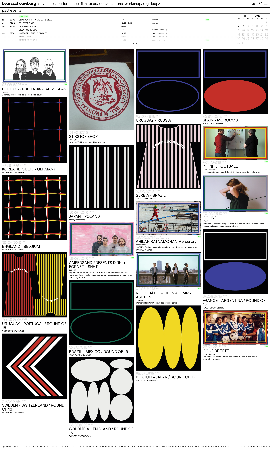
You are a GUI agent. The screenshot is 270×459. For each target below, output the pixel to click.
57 (186, 447)
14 (50, 447)
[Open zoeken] (261, 4)
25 (83, 447)
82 (267, 447)
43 (141, 447)
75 (244, 447)
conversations (111, 3)
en (257, 4)
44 (144, 447)
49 (160, 447)
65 (212, 447)
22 (74, 447)
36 (118, 447)
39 (128, 447)
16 (56, 447)
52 (169, 447)
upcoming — (7, 447)
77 (251, 447)
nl (253, 4)
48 (157, 447)
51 (166, 447)
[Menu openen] (266, 3)
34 (112, 447)
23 (77, 447)
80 (260, 447)
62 (202, 447)
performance (68, 3)
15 (52, 447)
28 (93, 447)
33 (109, 447)
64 (209, 447)
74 (241, 447)
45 (147, 447)
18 (62, 447)
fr (255, 4)
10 (38, 447)
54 (176, 447)
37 (122, 447)
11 (41, 447)
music (50, 3)
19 (65, 447)
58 (189, 447)
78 (254, 447)
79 (257, 447)
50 (163, 447)
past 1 (17, 447)
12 (44, 447)
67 (219, 447)
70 (229, 447)
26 (86, 447)
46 (150, 447)
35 (115, 447)
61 (199, 447)
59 (193, 447)
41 (135, 447)
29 (96, 447)
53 (173, 447)
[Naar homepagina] (19, 4)
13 (47, 447)
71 (232, 447)
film (84, 3)
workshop (133, 3)
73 (238, 447)
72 (235, 447)
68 (222, 447)
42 (137, 447)
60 (196, 447)
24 (80, 447)
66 (216, 447)
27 (90, 447)
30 (99, 447)
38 (125, 447)
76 (247, 447)
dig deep (152, 3)
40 (131, 447)
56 (183, 447)
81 (264, 447)
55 (179, 447)
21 (71, 447)
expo (93, 3)
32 (106, 447)
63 (206, 447)
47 (154, 447)
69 (226, 447)
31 (103, 447)
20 (68, 447)
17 (59, 447)
